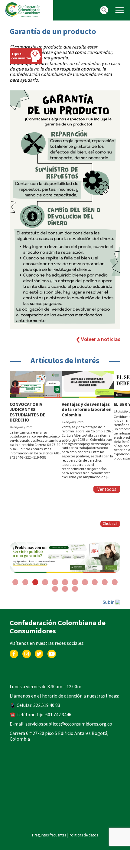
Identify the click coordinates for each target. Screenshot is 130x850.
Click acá (110, 523)
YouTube (51, 622)
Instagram (26, 622)
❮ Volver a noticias (98, 340)
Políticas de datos (83, 804)
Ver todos (106, 489)
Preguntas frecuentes (49, 804)
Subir (109, 572)
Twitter (39, 622)
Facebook (14, 622)
